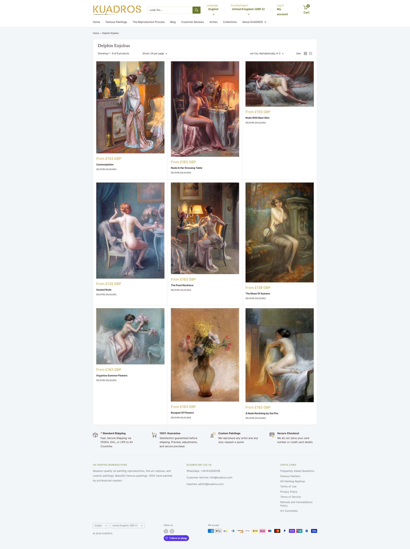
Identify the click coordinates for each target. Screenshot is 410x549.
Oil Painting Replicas (292, 481)
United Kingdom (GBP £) (125, 525)
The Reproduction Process (149, 22)
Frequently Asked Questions (297, 470)
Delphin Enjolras (110, 33)
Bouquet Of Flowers (182, 412)
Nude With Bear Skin (257, 117)
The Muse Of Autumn (258, 293)
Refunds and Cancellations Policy (296, 503)
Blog (173, 22)
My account (282, 12)
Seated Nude (103, 289)
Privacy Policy (288, 491)
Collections (230, 22)
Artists (213, 22)
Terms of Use (288, 486)
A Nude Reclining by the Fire (262, 413)
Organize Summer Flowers (111, 375)
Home (96, 22)
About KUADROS (252, 22)
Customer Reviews (192, 22)
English (98, 525)
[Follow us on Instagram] (172, 531)
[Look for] (197, 10)
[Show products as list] (310, 53)
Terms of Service (290, 496)
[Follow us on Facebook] (166, 531)
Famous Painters (290, 476)
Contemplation (105, 164)
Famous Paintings (116, 22)
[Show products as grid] (305, 53)
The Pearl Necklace (182, 285)
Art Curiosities (289, 510)
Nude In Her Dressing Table (186, 167)
